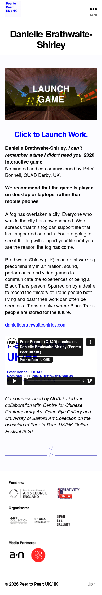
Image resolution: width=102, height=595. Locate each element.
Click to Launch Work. (51, 134)
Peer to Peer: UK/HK (38, 584)
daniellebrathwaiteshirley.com (36, 324)
